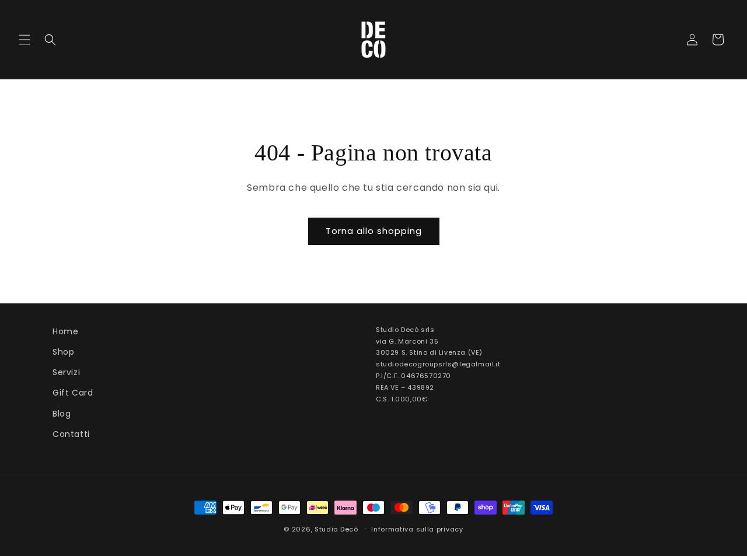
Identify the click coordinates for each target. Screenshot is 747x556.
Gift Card (73, 392)
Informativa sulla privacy (417, 529)
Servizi (66, 372)
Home (65, 331)
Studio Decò (336, 529)
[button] (24, 40)
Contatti (71, 434)
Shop (63, 352)
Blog (62, 413)
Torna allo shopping (374, 231)
